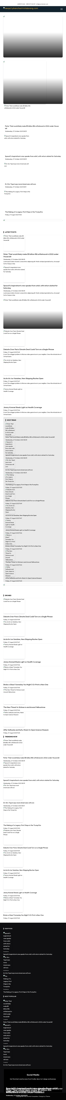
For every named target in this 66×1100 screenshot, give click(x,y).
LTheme (47, 1096)
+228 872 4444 (21, 4)
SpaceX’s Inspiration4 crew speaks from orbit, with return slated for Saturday (33, 156)
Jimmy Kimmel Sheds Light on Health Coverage (22, 407)
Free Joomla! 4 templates (30, 1096)
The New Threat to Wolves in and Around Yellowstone (22, 562)
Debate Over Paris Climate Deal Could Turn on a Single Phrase (28, 349)
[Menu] (61, 9)
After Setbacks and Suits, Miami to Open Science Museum (24, 578)
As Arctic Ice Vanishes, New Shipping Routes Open (23, 378)
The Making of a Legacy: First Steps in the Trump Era (24, 212)
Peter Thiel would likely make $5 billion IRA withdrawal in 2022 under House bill (28, 1091)
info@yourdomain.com (42, 4)
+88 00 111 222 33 (30, 4)
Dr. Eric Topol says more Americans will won (20, 184)
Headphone (6, 951)
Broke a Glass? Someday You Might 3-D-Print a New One (23, 546)
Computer (5, 1019)
